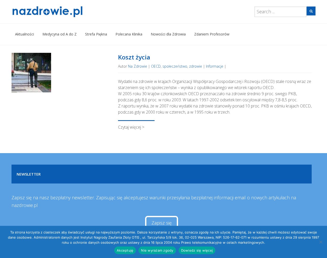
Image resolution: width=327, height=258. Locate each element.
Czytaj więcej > (131, 127)
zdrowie (195, 66)
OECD (156, 66)
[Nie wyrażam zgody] (320, 241)
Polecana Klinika (128, 34)
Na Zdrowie (137, 66)
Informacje (214, 66)
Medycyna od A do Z (59, 34)
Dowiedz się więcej (197, 250)
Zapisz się (161, 223)
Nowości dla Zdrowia (168, 34)
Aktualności (24, 34)
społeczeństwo (174, 66)
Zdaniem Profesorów (211, 34)
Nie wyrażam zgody (157, 250)
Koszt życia (134, 57)
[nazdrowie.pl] (62, 11)
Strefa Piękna (96, 34)
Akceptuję (125, 250)
